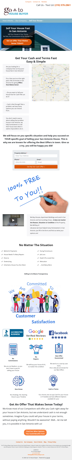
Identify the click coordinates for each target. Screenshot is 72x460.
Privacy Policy (52, 442)
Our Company (21, 20)
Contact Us (36, 2)
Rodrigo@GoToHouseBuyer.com (36, 454)
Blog (45, 442)
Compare (28, 2)
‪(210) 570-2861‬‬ (63, 5)
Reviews (44, 2)
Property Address (20, 153)
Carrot (48, 458)
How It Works (8, 20)
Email (39, 159)
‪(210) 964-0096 (36, 453)
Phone (17, 159)
